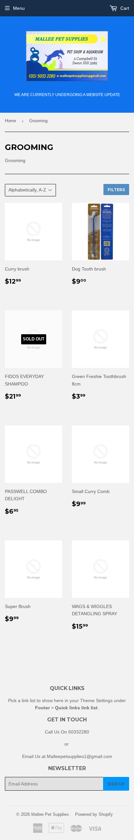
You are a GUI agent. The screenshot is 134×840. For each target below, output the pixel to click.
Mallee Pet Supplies (50, 814)
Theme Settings (96, 700)
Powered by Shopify (94, 814)
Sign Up (116, 784)
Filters (116, 189)
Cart (124, 8)
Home (10, 120)
